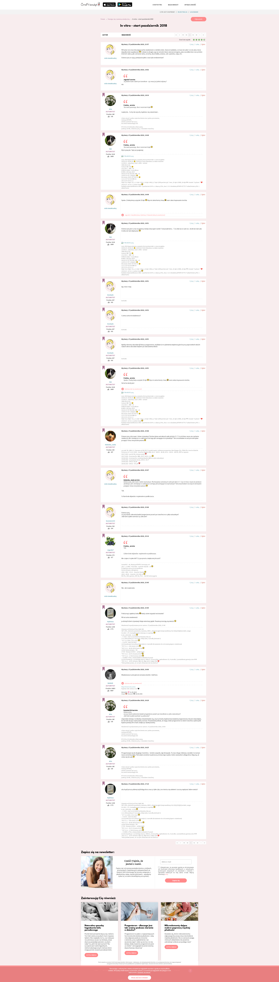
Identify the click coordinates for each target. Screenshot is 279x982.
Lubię (197, 44)
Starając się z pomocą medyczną (119, 19)
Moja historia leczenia (128, 687)
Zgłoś (203, 44)
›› (203, 34)
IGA (110, 149)
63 (196, 35)
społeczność (190, 5)
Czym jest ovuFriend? (167, 12)
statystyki (157, 5)
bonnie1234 (110, 521)
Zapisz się (176, 881)
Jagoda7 (110, 550)
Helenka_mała (110, 445)
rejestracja (182, 12)
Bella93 (110, 683)
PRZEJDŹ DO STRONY (139, 978)
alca (110, 109)
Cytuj (191, 44)
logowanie (194, 12)
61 (189, 35)
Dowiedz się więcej (143, 972)
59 (183, 35)
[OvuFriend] (90, 6)
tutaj (166, 874)
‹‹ (176, 34)
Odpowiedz (198, 19)
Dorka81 (110, 295)
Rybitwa (110, 621)
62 (193, 35)
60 (186, 35)
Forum (103, 19)
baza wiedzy (173, 5)
